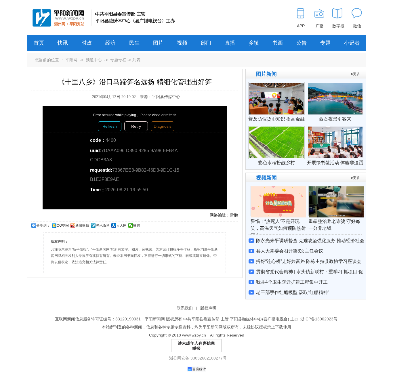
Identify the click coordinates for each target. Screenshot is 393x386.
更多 (356, 74)
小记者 (352, 43)
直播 (230, 43)
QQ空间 (63, 225)
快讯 (63, 43)
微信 (136, 225)
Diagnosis (162, 126)
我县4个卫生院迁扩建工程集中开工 (292, 282)
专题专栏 (118, 60)
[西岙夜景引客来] (335, 85)
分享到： (43, 225)
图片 (158, 43)
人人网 (121, 225)
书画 (277, 43)
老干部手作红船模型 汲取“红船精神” (292, 292)
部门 (206, 43)
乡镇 (254, 43)
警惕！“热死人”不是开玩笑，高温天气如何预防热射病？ (278, 228)
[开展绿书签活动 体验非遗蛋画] (335, 128)
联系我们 (185, 308)
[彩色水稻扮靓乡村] (276, 128)
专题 (325, 43)
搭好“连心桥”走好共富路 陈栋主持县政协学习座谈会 (308, 261)
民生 (134, 43)
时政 (86, 43)
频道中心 (94, 60)
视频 (182, 43)
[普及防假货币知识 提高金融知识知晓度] (276, 85)
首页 (39, 43)
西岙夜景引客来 (335, 118)
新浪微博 (82, 225)
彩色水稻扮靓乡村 (276, 162)
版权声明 (208, 308)
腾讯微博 (103, 225)
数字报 (338, 26)
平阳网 (71, 60)
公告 (301, 43)
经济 (110, 43)
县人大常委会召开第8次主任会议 (289, 251)
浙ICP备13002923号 (318, 319)
